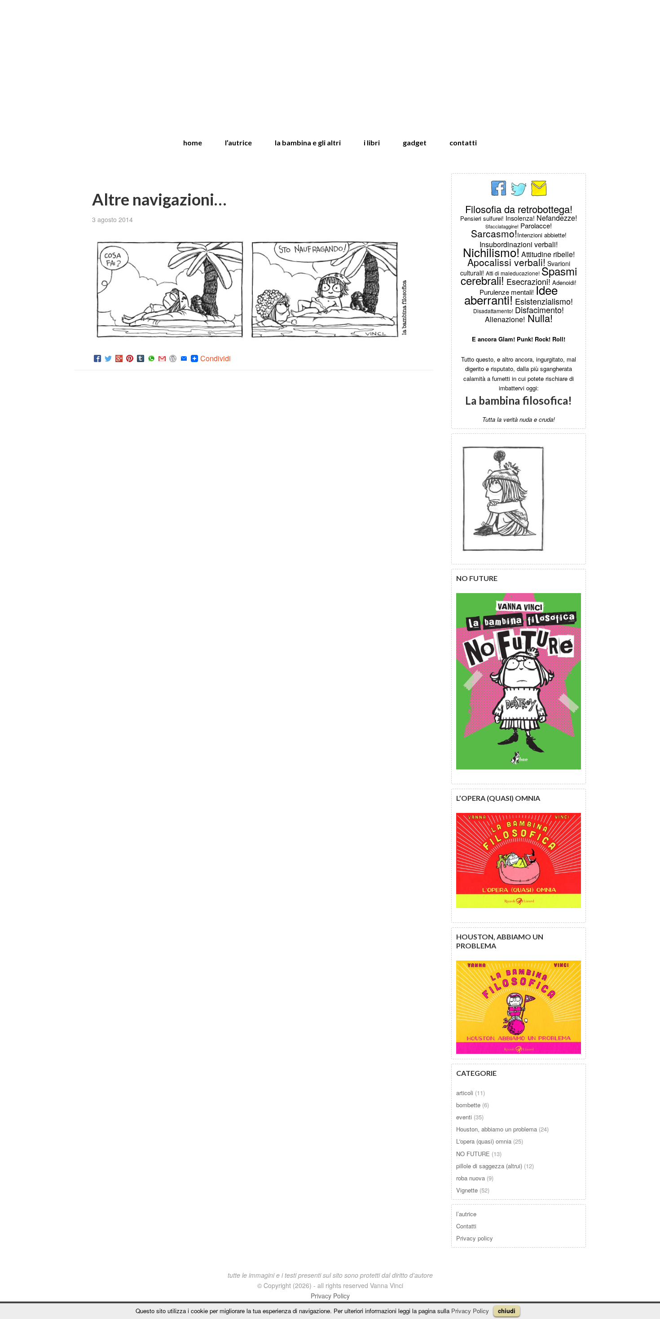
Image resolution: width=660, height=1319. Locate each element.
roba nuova (470, 1178)
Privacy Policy (470, 1310)
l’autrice (238, 142)
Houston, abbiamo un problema (496, 1129)
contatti (463, 142)
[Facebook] (97, 358)
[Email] (183, 358)
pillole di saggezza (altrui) (489, 1166)
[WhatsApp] (151, 358)
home (192, 142)
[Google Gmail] (162, 358)
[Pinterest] (129, 358)
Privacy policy (474, 1238)
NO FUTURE (473, 1153)
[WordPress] (172, 358)
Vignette (467, 1190)
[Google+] (119, 358)
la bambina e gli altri (308, 142)
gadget (415, 142)
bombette (468, 1105)
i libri (372, 142)
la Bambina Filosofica (330, 58)
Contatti (466, 1226)
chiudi (506, 1310)
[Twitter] (108, 358)
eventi (464, 1117)
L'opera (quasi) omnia (483, 1141)
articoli (464, 1092)
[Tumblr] (140, 358)
